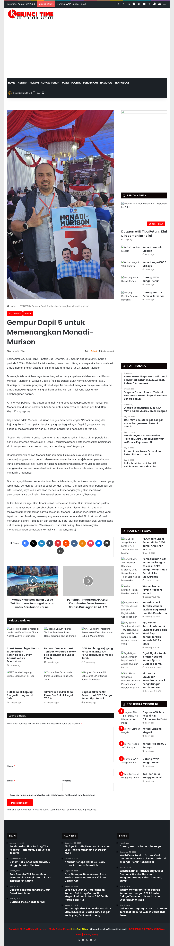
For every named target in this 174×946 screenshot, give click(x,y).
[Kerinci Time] (32, 14)
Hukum (34, 82)
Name (11, 766)
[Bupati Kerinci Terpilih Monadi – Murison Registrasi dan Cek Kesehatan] (130, 610)
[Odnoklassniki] (82, 543)
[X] (33, 543)
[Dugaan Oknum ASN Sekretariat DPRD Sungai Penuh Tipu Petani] (98, 680)
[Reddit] (66, 543)
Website (66, 780)
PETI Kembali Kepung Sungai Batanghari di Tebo (20, 695)
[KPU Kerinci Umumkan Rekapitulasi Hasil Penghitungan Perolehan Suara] (130, 680)
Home (12, 306)
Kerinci (23, 82)
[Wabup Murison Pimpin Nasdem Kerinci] (130, 591)
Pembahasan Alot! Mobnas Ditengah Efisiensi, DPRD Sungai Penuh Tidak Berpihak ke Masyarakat (155, 567)
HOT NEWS (24, 306)
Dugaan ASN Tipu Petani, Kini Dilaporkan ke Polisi (144, 233)
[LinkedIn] (41, 543)
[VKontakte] (74, 543)
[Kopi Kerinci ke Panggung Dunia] (130, 778)
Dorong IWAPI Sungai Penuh (151, 279)
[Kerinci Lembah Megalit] (130, 252)
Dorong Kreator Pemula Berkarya (74, 4)
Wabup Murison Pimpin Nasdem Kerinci (152, 590)
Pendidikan (90, 82)
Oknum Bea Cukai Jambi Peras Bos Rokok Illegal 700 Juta (59, 695)
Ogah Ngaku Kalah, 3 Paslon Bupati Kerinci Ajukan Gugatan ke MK (154, 658)
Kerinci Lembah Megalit (152, 249)
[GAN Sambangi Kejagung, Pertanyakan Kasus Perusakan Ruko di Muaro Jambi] (98, 636)
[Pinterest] (58, 543)
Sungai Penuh (50, 82)
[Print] (60, 550)
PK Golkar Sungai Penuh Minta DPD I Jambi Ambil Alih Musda (154, 544)
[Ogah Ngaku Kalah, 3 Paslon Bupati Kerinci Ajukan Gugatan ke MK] (130, 660)
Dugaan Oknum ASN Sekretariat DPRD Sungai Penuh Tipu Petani (97, 695)
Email (11, 780)
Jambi (65, 82)
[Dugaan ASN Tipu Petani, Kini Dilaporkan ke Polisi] (130, 717)
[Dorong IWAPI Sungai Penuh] (130, 282)
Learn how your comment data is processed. (73, 809)
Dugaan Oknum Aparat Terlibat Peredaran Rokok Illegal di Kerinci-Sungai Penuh (60, 653)
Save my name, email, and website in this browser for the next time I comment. (52, 795)
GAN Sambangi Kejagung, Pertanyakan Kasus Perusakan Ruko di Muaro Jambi (98, 653)
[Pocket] (90, 543)
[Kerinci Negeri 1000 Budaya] (130, 267)
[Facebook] (25, 543)
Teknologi (122, 82)
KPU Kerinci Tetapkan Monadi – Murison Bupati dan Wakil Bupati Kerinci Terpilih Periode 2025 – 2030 (155, 633)
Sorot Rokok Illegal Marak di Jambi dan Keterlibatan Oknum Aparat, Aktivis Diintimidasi (23, 655)
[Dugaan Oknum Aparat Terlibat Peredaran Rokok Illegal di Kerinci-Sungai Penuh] (60, 636)
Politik (76, 82)
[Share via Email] (106, 543)
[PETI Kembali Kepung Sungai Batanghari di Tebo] (23, 680)
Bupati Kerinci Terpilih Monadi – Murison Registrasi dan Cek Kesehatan (155, 608)
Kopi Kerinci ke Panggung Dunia (153, 775)
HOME (11, 82)
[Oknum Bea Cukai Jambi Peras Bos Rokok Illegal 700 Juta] (60, 680)
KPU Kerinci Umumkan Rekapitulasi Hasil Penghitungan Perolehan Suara (154, 680)
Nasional (106, 82)
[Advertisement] (87, 52)
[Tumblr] (49, 543)
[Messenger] (98, 543)
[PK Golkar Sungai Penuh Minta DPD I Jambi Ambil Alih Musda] (130, 546)
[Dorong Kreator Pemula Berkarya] (130, 297)
